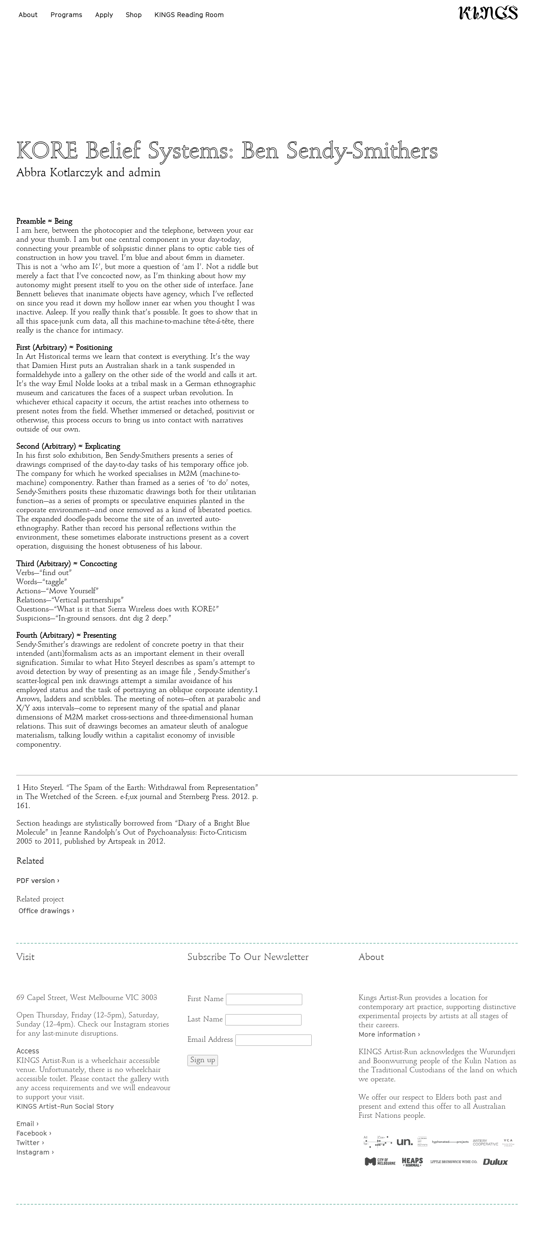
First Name (205, 999)
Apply (104, 15)
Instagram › (35, 1152)
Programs (66, 15)
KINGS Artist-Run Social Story (65, 1106)
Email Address (210, 1040)
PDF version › (37, 880)
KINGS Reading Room (189, 15)
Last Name (205, 1020)
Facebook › (33, 1133)
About (28, 15)
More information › (389, 1034)
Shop (134, 15)
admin (145, 173)
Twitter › (30, 1142)
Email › (27, 1124)
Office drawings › (46, 911)
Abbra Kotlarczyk (59, 173)
